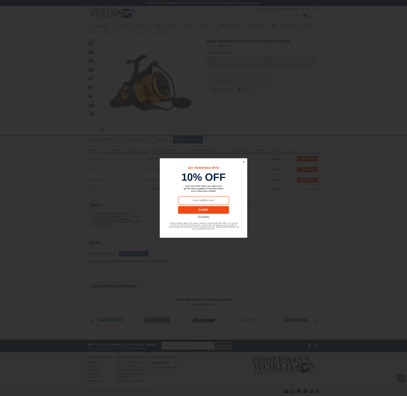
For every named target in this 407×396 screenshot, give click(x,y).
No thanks (203, 216)
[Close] (243, 161)
